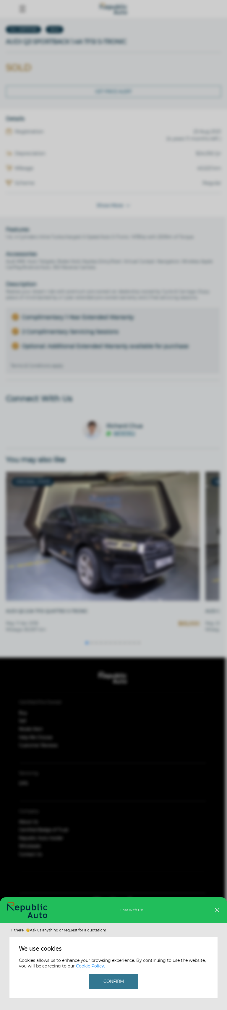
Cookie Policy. (90, 966)
